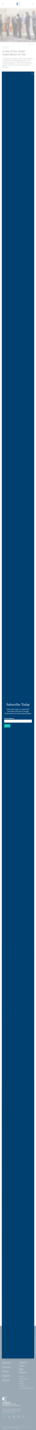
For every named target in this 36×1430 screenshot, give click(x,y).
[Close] (32, 73)
